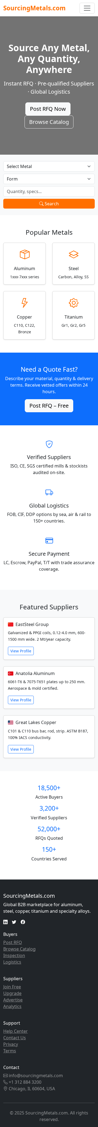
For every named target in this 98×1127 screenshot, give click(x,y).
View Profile (20, 650)
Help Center (15, 1031)
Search (51, 204)
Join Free (12, 987)
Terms (9, 1051)
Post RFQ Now (48, 108)
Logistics (12, 962)
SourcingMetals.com (34, 8)
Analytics (12, 1006)
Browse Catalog (49, 122)
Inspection (14, 955)
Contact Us (14, 1038)
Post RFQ (12, 942)
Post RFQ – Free (49, 405)
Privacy (10, 1044)
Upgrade (12, 993)
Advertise (13, 1000)
